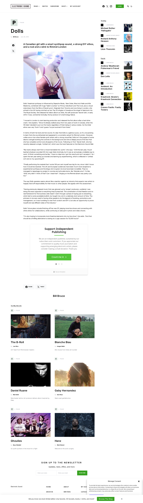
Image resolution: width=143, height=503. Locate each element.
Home (48, 487)
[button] (139, 481)
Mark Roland (60, 445)
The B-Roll (17, 342)
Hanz (58, 440)
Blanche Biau (63, 342)
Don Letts (105, 76)
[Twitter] (107, 6)
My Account (86, 487)
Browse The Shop (106, 499)
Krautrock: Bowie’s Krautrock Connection (111, 98)
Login (120, 6)
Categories (86, 492)
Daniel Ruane (19, 390)
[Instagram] (111, 6)
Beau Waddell (17, 445)
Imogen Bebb (61, 346)
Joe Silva (15, 346)
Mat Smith (16, 394)
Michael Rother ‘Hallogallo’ (108, 29)
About (66, 487)
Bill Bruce (16, 37)
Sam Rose (60, 394)
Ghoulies (16, 440)
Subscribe (82, 473)
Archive (49, 492)
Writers (67, 492)
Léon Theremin (108, 49)
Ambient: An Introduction (107, 87)
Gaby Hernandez (65, 390)
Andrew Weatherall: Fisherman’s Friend (110, 67)
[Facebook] (103, 6)
